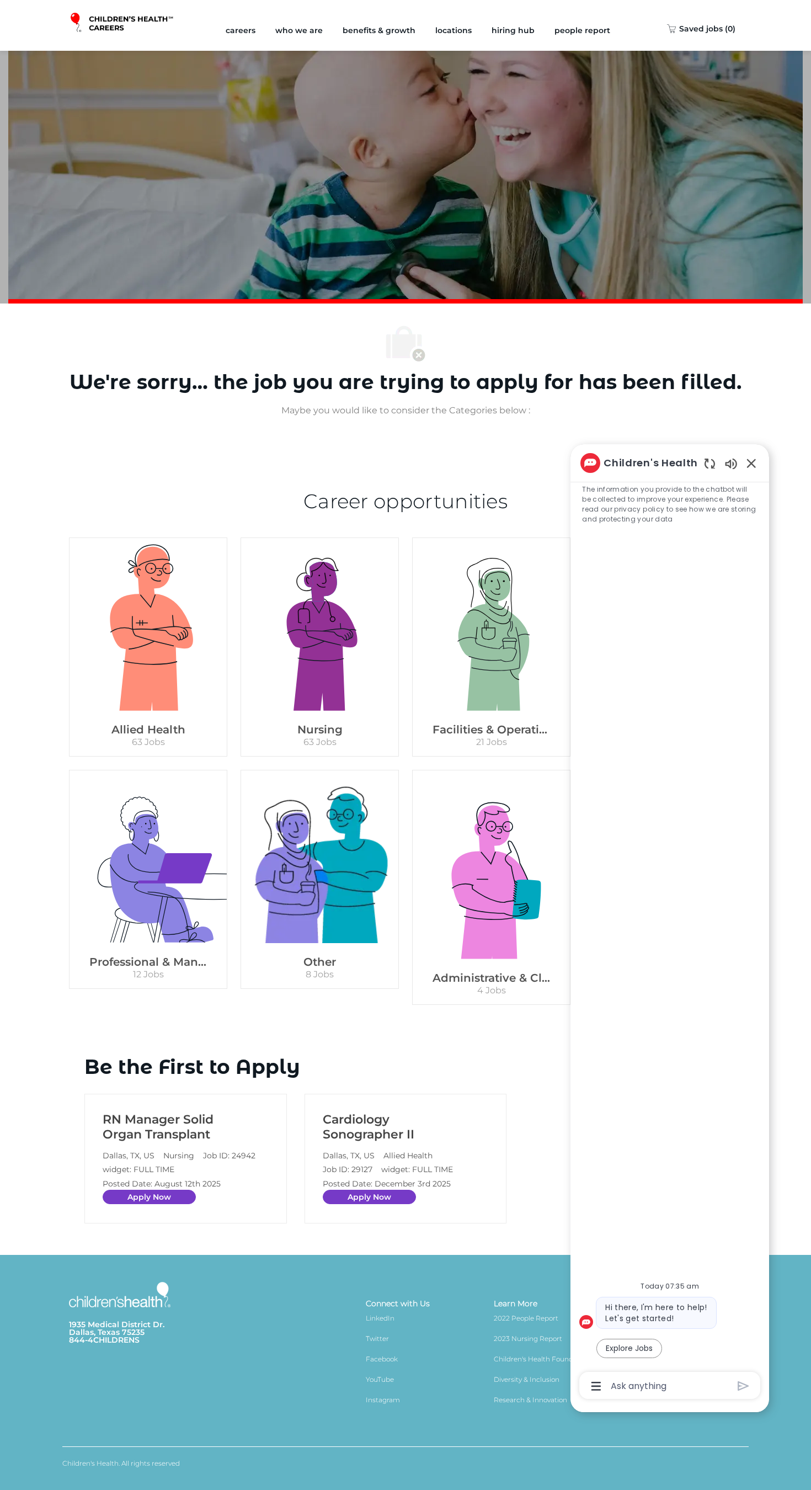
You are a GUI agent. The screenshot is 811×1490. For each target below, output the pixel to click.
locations (453, 30)
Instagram (383, 1400)
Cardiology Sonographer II (368, 1127)
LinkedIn (380, 1318)
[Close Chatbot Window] (751, 463)
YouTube (380, 1379)
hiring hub (513, 30)
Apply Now (149, 1197)
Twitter (377, 1338)
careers (240, 30)
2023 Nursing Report (528, 1338)
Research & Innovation (530, 1400)
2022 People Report (526, 1318)
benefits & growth (379, 30)
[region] (669, 923)
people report (582, 30)
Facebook (382, 1359)
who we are (299, 30)
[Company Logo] (123, 25)
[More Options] (596, 1386)
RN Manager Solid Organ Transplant (158, 1127)
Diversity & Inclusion (526, 1379)
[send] (743, 1386)
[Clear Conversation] (710, 463)
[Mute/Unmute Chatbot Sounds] (731, 463)
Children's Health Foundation (542, 1359)
